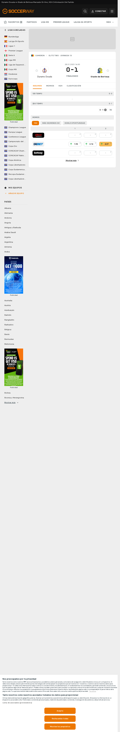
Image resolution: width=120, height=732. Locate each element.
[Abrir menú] (112, 11)
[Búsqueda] (85, 11)
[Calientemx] (38, 135)
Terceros (92, 691)
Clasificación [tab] (74, 86)
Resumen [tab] (37, 86)
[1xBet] (38, 144)
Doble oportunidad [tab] (75, 123)
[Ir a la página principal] (23, 11)
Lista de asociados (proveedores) (17, 703)
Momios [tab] (50, 86)
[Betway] (38, 152)
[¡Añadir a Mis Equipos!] (36, 70)
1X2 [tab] (35, 123)
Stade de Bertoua (100, 76)
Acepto (60, 711)
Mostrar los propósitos (60, 726)
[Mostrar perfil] (44, 70)
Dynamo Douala (44, 76)
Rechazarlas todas (60, 718)
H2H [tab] (60, 86)
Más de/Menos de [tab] (51, 123)
